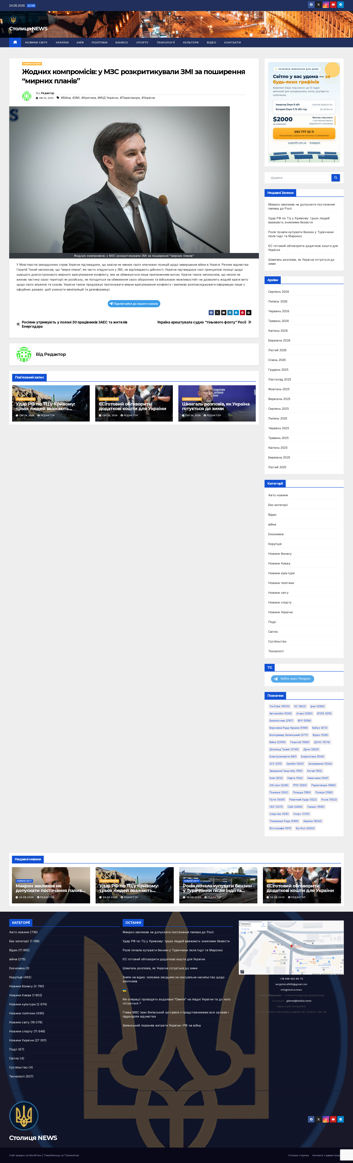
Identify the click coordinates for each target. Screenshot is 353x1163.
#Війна (66, 98)
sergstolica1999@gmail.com (291, 984)
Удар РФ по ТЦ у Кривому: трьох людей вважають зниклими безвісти (45, 408)
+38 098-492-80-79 (291, 978)
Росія (329, 799)
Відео (211, 42)
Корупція (275, 544)
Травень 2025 (278, 438)
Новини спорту (280, 602)
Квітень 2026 (278, 330)
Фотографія (280, 828)
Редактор (47, 93)
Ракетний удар (303, 799)
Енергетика (313, 756)
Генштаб (300, 742)
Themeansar (71, 1155)
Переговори (323, 785)
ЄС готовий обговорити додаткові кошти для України (132, 406)
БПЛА (324, 713)
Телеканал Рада (284, 821)
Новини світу (36, 42)
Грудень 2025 (278, 369)
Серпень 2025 (278, 408)
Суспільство (277, 641)
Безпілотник (281, 720)
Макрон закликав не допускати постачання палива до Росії (50, 890)
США (295, 806)
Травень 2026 (278, 321)
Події (272, 622)
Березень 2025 (279, 457)
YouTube (280, 706)
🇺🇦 (124, 990)
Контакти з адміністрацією (328, 1155)
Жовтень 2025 (279, 389)
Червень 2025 (278, 428)
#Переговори (130, 98)
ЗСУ (276, 763)
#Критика (88, 98)
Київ (80, 42)
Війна (278, 742)
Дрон (311, 749)
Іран (318, 706)
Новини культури (281, 573)
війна (272, 524)
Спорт (301, 813)
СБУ (276, 806)
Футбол (305, 828)
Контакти (232, 42)
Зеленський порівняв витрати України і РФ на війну (162, 1025)
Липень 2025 (277, 418)
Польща (302, 792)
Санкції (316, 806)
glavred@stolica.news (298, 1000)
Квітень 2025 (278, 447)
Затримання (320, 763)
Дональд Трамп (284, 749)
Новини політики (281, 583)
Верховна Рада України (289, 727)
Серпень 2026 (278, 291)
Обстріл (279, 785)
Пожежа (279, 792)
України (62, 42)
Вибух (320, 727)
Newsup (55, 1155)
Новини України (32, 64)
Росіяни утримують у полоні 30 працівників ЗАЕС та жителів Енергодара (74, 324)
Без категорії (278, 505)
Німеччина (318, 778)
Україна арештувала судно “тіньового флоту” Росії (201, 322)
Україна (312, 821)
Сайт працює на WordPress (25, 1155)
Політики (99, 42)
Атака (304, 713)
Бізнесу (121, 42)
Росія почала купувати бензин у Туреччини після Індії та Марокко (217, 890)
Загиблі (295, 763)
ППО (300, 785)
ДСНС (322, 742)
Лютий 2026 (277, 350)
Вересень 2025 (279, 399)
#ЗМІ (76, 98)
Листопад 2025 (279, 379)
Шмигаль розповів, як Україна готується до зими (215, 406)
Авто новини (278, 495)
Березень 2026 (279, 340)
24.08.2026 (27, 897)
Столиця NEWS (28, 28)
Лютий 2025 (277, 467)
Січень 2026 (277, 360)
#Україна (148, 98)
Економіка (276, 534)
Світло (273, 631)
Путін (277, 799)
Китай (314, 770)
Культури (191, 42)
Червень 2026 (278, 311)
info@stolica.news (291, 989)
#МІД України (108, 98)
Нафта (295, 778)
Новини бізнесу (280, 553)
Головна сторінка (298, 1155)
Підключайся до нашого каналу (135, 303)
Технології (166, 42)
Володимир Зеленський (289, 735)
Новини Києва (279, 563)
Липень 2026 (278, 301)
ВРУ (304, 720)
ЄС (300, 706)
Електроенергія (283, 756)
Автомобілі (281, 713)
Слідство (279, 813)
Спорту (142, 42)
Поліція (324, 792)
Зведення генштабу (286, 770)
